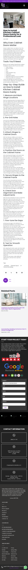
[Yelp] (5, 375)
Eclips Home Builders (14, 568)
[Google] (15, 375)
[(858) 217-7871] (14, 435)
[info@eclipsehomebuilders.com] (14, 461)
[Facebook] (2, 375)
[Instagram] (9, 375)
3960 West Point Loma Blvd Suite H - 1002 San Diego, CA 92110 (14, 452)
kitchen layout (15, 265)
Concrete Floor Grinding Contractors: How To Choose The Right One (13, 329)
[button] (6, 272)
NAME (4, 386)
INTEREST (5, 380)
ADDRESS (5, 401)
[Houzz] (12, 375)
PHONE (4, 391)
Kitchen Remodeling (8, 267)
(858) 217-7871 (14, 439)
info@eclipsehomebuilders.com (14, 465)
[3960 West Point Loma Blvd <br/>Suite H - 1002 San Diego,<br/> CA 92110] (14, 446)
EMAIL (4, 396)
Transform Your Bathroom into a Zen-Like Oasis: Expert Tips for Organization (12, 308)
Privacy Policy (23, 566)
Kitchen (7, 265)
